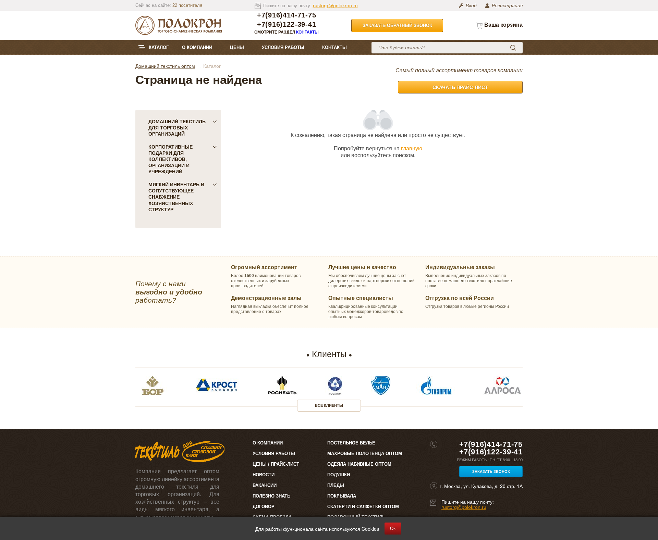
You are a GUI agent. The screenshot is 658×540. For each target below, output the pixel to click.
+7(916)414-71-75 (286, 15)
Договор (264, 506)
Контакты (307, 32)
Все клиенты (329, 405)
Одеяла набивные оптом (359, 464)
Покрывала (341, 496)
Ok (393, 528)
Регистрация (507, 5)
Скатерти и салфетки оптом (363, 506)
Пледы (335, 485)
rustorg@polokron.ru (335, 5)
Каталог (159, 47)
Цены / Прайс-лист (276, 464)
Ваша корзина (503, 25)
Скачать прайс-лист (460, 87)
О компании (197, 47)
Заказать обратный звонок (397, 25)
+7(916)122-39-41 (286, 24)
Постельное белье (351, 443)
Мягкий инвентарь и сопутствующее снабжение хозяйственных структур (176, 197)
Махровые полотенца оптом (364, 453)
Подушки (338, 475)
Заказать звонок (491, 471)
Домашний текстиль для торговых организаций (177, 128)
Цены (237, 47)
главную (411, 148)
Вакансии (265, 485)
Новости (264, 475)
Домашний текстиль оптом (165, 66)
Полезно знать (271, 496)
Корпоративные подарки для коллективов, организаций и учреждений (170, 159)
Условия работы (283, 47)
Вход (471, 5)
